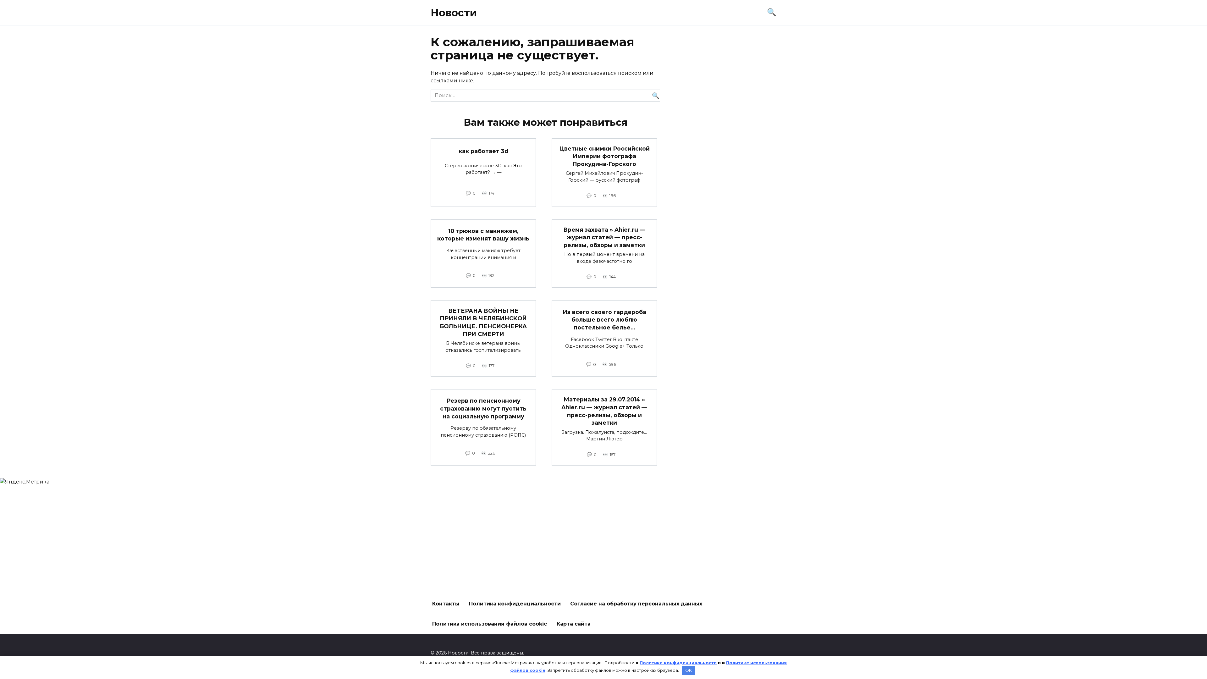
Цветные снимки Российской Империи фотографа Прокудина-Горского (604, 156)
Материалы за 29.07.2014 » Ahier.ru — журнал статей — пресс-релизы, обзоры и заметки (604, 411)
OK (688, 670)
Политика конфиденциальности (515, 604)
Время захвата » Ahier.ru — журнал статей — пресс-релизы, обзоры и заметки (604, 237)
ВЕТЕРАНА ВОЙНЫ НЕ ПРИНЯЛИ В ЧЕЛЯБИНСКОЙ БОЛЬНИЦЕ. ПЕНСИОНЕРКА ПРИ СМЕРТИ (483, 322)
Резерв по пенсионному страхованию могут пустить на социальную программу (483, 408)
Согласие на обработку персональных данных (636, 604)
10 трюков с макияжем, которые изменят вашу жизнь (483, 235)
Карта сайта (574, 624)
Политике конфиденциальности (678, 662)
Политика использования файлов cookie (489, 624)
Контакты (446, 604)
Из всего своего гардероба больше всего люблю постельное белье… (604, 320)
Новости (454, 13)
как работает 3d (483, 151)
